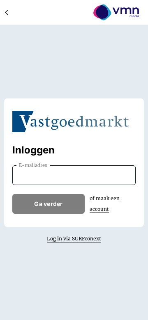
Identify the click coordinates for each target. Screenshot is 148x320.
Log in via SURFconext (74, 238)
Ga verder (48, 203)
